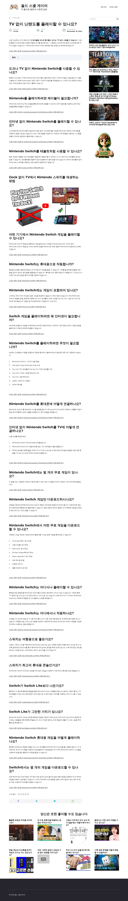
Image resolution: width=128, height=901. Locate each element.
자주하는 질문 (113, 7)
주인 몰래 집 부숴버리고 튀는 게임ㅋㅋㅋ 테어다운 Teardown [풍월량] (103, 71)
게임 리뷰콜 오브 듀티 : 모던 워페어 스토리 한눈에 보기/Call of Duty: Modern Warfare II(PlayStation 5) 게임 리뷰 (103, 97)
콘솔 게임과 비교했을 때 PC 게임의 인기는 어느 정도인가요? (20, 852)
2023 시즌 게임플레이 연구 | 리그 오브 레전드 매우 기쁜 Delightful (104, 46)
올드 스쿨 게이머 (34, 6)
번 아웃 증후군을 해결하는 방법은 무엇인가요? (49, 821)
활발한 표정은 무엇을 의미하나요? (20, 821)
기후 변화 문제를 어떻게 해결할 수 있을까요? (106, 851)
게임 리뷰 (103, 7)
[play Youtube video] (45, 205)
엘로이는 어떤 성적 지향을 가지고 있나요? (106, 821)
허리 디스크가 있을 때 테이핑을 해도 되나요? (78, 851)
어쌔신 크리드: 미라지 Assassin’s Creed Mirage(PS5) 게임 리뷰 (103, 123)
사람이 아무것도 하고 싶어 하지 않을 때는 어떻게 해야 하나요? (78, 822)
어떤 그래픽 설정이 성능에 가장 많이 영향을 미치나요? (49, 851)
